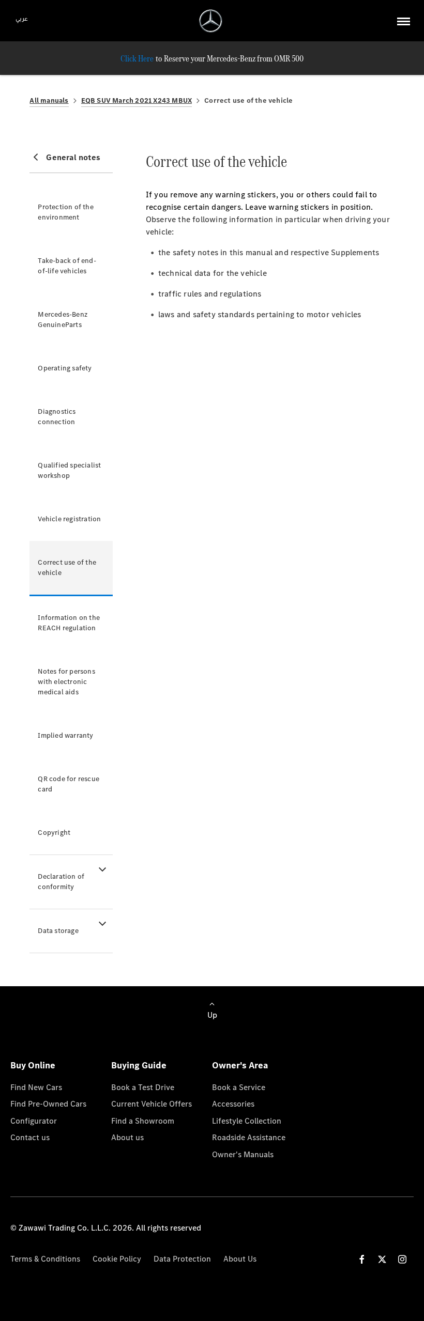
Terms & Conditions (45, 1258)
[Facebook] (362, 1259)
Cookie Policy (117, 1258)
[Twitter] (382, 1259)
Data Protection (182, 1258)
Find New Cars (36, 1087)
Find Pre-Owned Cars (48, 1103)
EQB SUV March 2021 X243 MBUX (136, 100)
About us (127, 1137)
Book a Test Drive (142, 1087)
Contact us (30, 1137)
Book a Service (238, 1087)
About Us (239, 1258)
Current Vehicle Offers (151, 1103)
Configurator (33, 1120)
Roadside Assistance (248, 1137)
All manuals (48, 100)
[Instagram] (402, 1259)
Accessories (233, 1103)
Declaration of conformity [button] (61, 882)
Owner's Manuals (243, 1154)
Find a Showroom (142, 1120)
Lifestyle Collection (246, 1120)
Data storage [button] (58, 931)
